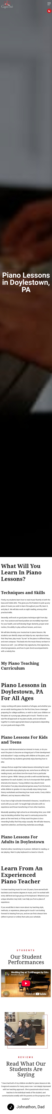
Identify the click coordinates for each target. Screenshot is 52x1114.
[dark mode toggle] (49, 10)
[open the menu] (49, 4)
